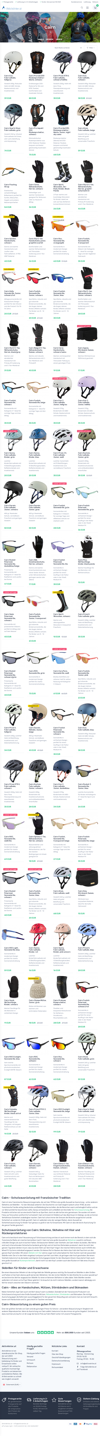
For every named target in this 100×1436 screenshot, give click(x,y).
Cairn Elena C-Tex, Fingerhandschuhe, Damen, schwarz (61, 1166)
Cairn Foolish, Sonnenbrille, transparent (84, 241)
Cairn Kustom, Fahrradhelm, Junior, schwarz (36, 786)
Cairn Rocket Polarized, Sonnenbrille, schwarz (10, 894)
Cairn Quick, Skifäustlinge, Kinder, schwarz (11, 1002)
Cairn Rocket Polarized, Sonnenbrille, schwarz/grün (10, 674)
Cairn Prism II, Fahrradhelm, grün (86, 615)
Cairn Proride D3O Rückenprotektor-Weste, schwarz (37, 78)
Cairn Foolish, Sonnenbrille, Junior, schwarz (36, 293)
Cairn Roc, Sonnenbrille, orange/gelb (59, 241)
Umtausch (31, 1360)
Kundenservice (76, 2)
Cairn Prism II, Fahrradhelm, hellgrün (10, 730)
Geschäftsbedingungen (61, 1357)
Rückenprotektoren (27, 1261)
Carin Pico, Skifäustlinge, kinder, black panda (86, 562)
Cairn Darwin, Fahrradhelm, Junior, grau (35, 508)
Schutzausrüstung (81, 1210)
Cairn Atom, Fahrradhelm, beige (86, 129)
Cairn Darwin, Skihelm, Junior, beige (35, 730)
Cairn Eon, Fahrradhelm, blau (86, 729)
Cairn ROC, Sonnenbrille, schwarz (34, 1059)
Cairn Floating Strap (10, 186)
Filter (91, 48)
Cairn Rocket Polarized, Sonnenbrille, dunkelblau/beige (11, 563)
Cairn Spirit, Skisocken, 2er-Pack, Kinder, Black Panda (61, 188)
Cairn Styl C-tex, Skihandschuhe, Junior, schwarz (85, 293)
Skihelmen (72, 1240)
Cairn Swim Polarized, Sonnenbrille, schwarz (10, 617)
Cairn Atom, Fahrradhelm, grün (86, 1058)
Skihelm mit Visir (35, 1253)
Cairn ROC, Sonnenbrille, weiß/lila (10, 839)
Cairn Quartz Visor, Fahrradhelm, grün (12, 129)
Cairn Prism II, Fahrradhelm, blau (86, 949)
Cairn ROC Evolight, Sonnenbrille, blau (12, 1058)
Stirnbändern (65, 1294)
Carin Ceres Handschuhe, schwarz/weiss (59, 350)
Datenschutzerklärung (61, 1361)
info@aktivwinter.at (88, 1364)
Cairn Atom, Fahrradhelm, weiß (61, 892)
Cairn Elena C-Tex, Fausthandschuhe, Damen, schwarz (86, 1166)
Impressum (56, 1364)
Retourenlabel (57, 1367)
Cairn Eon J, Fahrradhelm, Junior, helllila (84, 403)
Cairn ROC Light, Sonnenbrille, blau (12, 949)
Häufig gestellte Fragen (36, 1353)
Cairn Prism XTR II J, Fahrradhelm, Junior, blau (37, 1111)
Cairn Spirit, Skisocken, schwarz (61, 615)
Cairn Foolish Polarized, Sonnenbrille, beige (86, 839)
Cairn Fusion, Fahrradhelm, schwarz (10, 1166)
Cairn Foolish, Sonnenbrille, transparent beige (61, 839)
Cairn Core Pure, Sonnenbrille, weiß (61, 672)
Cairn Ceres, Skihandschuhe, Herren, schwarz (36, 187)
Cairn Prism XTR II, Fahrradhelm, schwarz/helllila (61, 78)
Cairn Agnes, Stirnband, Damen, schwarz (86, 350)
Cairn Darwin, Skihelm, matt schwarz (35, 1166)
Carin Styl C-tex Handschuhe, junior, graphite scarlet (37, 241)
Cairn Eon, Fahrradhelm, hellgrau (10, 78)
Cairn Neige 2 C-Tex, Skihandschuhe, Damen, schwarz (37, 350)
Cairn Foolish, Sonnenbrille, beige (37, 402)
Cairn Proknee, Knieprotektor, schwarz (59, 1002)
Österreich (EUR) (12, 1385)
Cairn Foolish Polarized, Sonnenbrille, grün (86, 508)
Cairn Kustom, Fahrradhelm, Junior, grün (84, 455)
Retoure (95, 2)
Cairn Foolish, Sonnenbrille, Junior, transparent (37, 616)
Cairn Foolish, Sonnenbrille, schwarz (10, 403)
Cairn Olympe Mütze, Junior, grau (37, 1001)
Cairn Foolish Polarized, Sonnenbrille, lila (60, 562)
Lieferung (87, 2)
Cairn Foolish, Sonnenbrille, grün (61, 507)
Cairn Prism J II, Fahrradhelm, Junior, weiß (60, 455)
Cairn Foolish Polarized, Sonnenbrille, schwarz (59, 731)
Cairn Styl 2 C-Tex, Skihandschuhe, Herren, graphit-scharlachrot (86, 188)
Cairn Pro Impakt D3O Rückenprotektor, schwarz (36, 131)
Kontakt (55, 1351)
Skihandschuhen (52, 1294)
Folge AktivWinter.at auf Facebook (86, 1368)
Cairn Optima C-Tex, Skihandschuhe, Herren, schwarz (37, 839)
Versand (30, 1357)
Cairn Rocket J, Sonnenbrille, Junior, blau (84, 786)
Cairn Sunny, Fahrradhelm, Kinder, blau (35, 455)
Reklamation (32, 1367)
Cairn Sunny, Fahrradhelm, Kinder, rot (35, 950)
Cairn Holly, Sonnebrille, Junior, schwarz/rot (12, 293)
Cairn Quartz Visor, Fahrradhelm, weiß (86, 1110)
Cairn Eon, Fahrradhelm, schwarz (84, 78)
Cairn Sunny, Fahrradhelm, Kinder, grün (10, 455)
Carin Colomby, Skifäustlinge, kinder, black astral (12, 1111)
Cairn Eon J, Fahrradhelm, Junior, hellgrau (60, 403)
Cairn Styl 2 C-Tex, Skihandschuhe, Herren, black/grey (12, 350)
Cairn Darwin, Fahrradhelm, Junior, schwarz (11, 508)
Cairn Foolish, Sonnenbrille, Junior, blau (59, 293)
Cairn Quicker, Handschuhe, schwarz (10, 241)
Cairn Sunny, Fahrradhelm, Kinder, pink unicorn (61, 950)
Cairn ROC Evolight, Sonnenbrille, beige (61, 1110)
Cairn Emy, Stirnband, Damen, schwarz (86, 893)
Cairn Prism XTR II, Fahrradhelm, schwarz (12, 786)
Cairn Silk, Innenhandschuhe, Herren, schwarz (37, 562)
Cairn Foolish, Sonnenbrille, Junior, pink (84, 673)
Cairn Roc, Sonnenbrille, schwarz (59, 1059)
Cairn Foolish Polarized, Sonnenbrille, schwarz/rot (84, 1003)
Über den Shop (57, 1354)
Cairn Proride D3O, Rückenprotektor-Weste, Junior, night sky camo (61, 131)
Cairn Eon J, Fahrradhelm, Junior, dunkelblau (61, 786)
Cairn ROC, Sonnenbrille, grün (37, 672)
